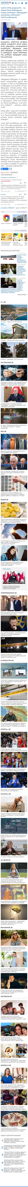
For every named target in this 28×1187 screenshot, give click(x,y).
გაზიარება (5, 168)
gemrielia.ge (6, 1065)
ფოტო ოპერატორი (6, 223)
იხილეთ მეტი (21, 294)
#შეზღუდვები (14, 172)
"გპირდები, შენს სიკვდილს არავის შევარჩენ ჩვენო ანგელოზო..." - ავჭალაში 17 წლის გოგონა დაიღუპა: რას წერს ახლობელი (14, 1140)
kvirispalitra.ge (7, 660)
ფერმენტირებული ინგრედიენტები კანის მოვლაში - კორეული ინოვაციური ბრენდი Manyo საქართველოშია (6, 244)
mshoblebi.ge (6, 996)
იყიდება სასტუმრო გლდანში (18, 224)
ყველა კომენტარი (21, 207)
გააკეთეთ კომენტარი (7, 207)
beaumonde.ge (7, 927)
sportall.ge (5, 729)
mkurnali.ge (6, 794)
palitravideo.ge (7, 362)
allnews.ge (5, 860)
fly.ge (3, 302)
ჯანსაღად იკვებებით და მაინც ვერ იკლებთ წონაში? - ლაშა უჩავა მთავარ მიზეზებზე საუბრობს (18, 244)
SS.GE (3, 211)
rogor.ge (4, 500)
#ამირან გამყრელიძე (6, 174)
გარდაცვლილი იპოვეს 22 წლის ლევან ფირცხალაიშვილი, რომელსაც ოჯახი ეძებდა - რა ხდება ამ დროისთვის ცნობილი (15, 1147)
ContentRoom (23, 230)
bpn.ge (3, 431)
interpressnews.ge (9, 593)
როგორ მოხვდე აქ (21, 211)
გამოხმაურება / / (21, 191)
